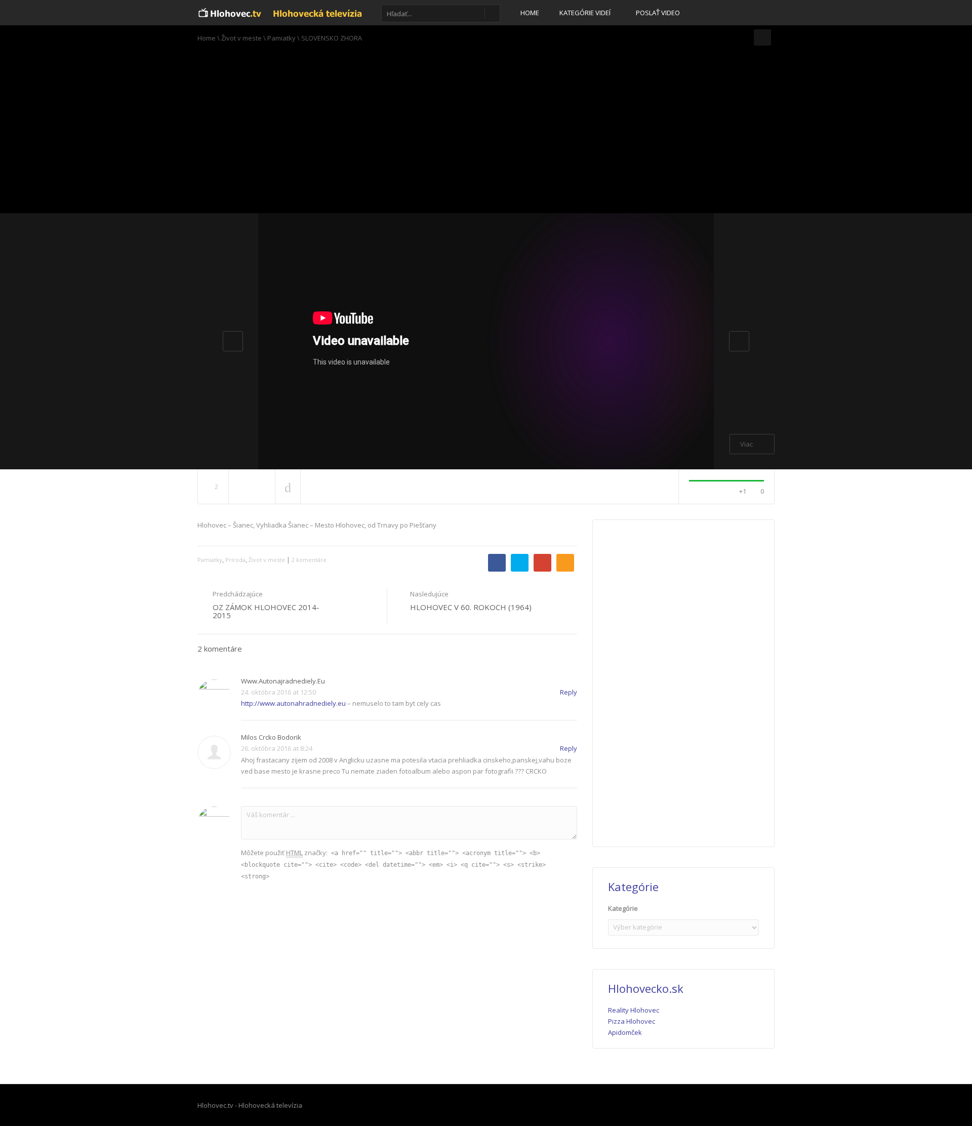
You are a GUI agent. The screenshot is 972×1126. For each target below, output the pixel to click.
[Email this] (565, 563)
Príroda (235, 560)
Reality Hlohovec (633, 1010)
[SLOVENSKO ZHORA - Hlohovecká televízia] (280, 12)
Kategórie (623, 908)
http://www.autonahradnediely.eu (293, 703)
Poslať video (658, 12)
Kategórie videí (585, 12)
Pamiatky (281, 38)
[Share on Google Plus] (542, 563)
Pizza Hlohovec (631, 1021)
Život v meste (241, 38)
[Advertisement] (486, 132)
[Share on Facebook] (497, 563)
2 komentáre (309, 560)
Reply (568, 692)
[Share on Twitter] (520, 563)
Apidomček (625, 1032)
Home (529, 12)
